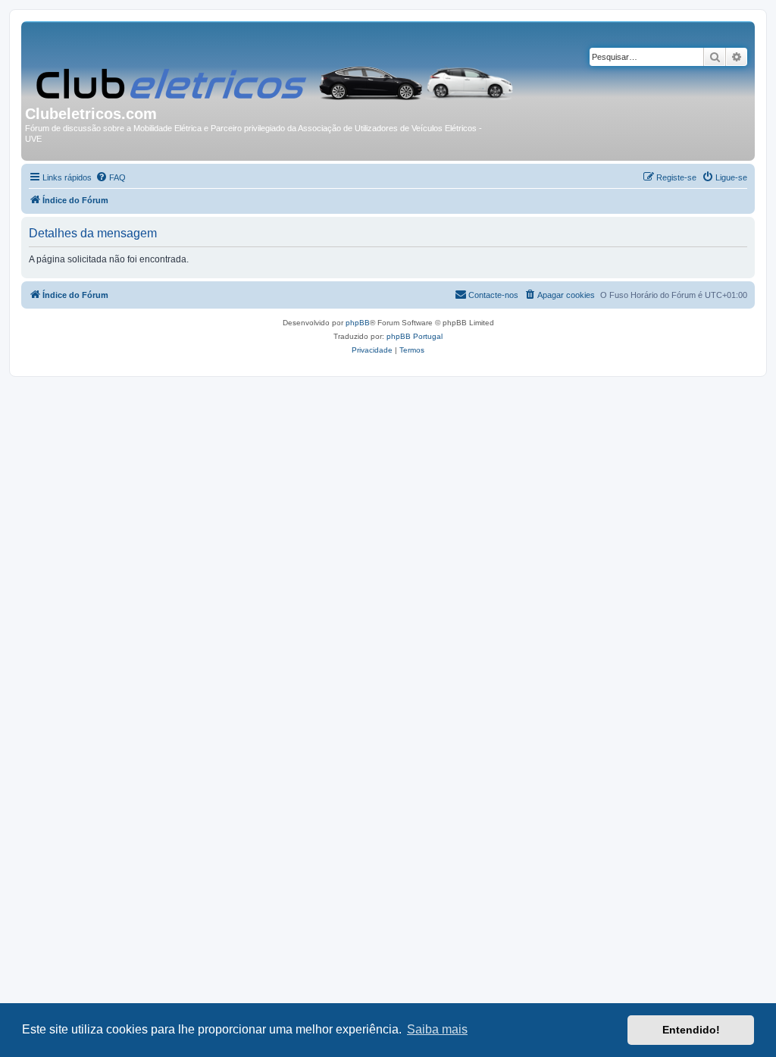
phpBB (358, 322)
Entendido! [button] (691, 1030)
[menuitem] (110, 177)
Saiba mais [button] (437, 1029)
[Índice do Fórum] (276, 65)
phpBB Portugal (414, 336)
